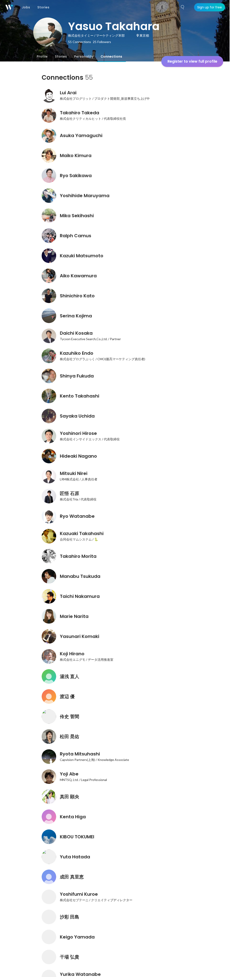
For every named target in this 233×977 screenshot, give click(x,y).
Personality (83, 56)
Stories (61, 56)
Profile (42, 56)
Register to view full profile (192, 61)
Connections (111, 56)
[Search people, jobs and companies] (182, 7)
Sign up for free (209, 7)
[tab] (42, 56)
